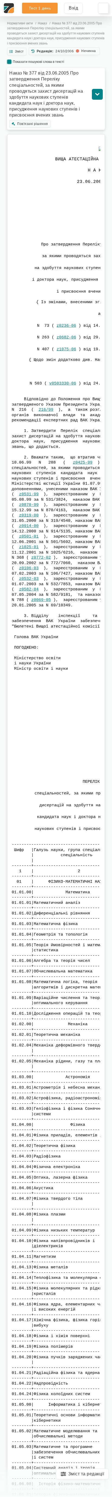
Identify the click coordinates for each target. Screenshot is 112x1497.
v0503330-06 (62, 383)
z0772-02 (41, 557)
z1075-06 (66, 349)
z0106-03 (29, 568)
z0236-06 (66, 326)
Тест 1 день (40, 8)
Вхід (73, 8)
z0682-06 (66, 337)
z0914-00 (29, 526)
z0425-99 (82, 462)
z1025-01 (29, 547)
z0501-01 (29, 536)
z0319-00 (29, 515)
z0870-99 (29, 505)
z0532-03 (29, 579)
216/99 (46, 410)
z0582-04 (29, 589)
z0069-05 (41, 600)
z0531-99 (29, 494)
